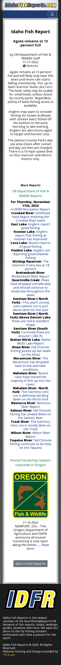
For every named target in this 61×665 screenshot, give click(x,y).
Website (32, 66)
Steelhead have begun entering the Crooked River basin (31, 217)
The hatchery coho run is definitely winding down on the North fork (31, 395)
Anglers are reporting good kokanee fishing (31, 254)
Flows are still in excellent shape (30, 323)
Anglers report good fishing (35, 226)
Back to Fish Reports (30, 563)
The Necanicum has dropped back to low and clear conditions (31, 364)
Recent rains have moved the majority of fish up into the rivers (31, 378)
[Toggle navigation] (52, 14)
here (48, 87)
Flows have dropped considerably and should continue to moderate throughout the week (30, 287)
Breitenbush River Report (30, 276)
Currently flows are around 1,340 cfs (34, 334)
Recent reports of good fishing (35, 245)
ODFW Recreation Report (31, 209)
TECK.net (9, 655)
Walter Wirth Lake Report (34, 341)
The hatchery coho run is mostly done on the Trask (30, 425)
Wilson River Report (37, 435)
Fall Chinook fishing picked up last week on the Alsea (31, 351)
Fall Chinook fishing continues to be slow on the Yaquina (30, 444)
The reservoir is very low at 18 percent (30, 265)
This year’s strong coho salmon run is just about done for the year (31, 306)
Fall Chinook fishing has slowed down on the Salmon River (30, 414)
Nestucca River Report (35, 405)
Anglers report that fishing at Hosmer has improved (31, 235)
